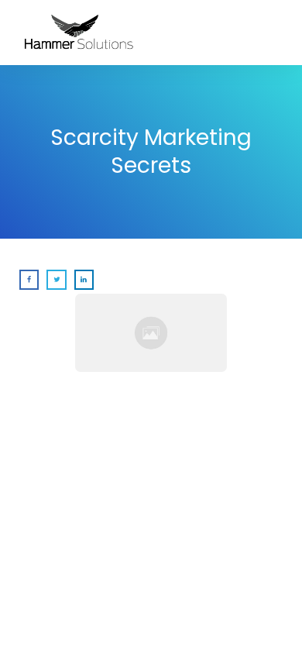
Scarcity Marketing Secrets (151, 151)
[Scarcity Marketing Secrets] (151, 333)
